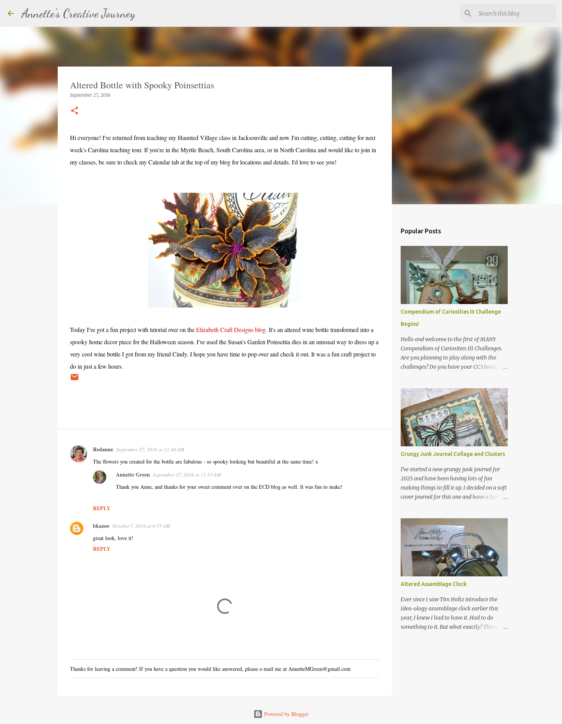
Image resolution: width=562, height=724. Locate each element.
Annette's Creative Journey (78, 13)
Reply (101, 508)
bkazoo (101, 526)
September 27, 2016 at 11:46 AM (150, 449)
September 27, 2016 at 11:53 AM (187, 474)
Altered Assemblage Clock (434, 584)
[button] (74, 111)
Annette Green (133, 474)
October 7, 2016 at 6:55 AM (141, 525)
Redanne (103, 449)
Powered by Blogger (286, 713)
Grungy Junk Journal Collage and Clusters (453, 454)
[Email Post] (74, 379)
